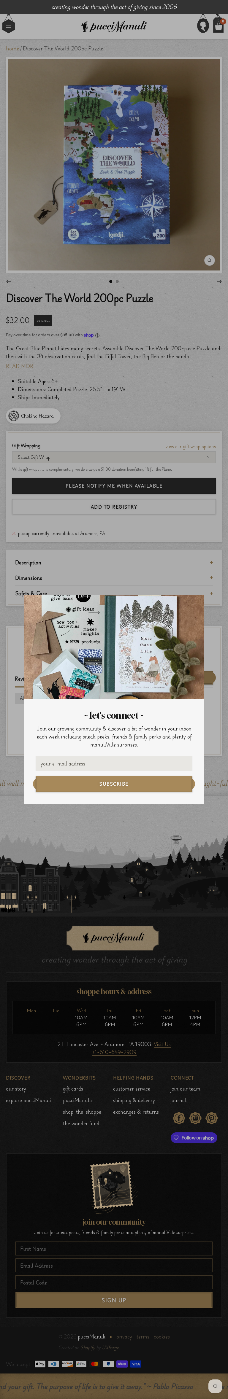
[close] (195, 604)
